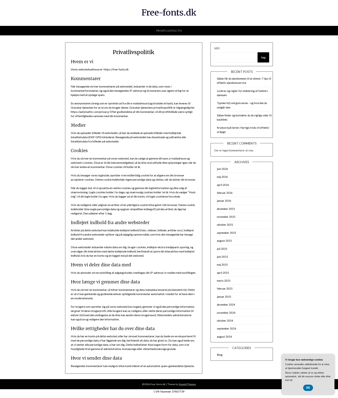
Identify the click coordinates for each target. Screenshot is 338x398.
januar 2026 (224, 200)
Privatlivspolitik (169, 30)
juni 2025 (222, 256)
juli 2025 (222, 248)
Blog (220, 354)
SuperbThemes (187, 384)
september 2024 (226, 328)
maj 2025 (222, 264)
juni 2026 (222, 168)
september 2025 (226, 232)
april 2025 (223, 272)
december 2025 (226, 208)
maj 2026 (222, 176)
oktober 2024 (225, 320)
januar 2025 (224, 296)
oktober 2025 (225, 224)
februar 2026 (225, 192)
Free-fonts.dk (169, 12)
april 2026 (223, 184)
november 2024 (226, 312)
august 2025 (224, 240)
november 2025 (226, 216)
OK (308, 387)
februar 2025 (225, 288)
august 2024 (224, 336)
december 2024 (226, 304)
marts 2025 (223, 280)
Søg (217, 48)
